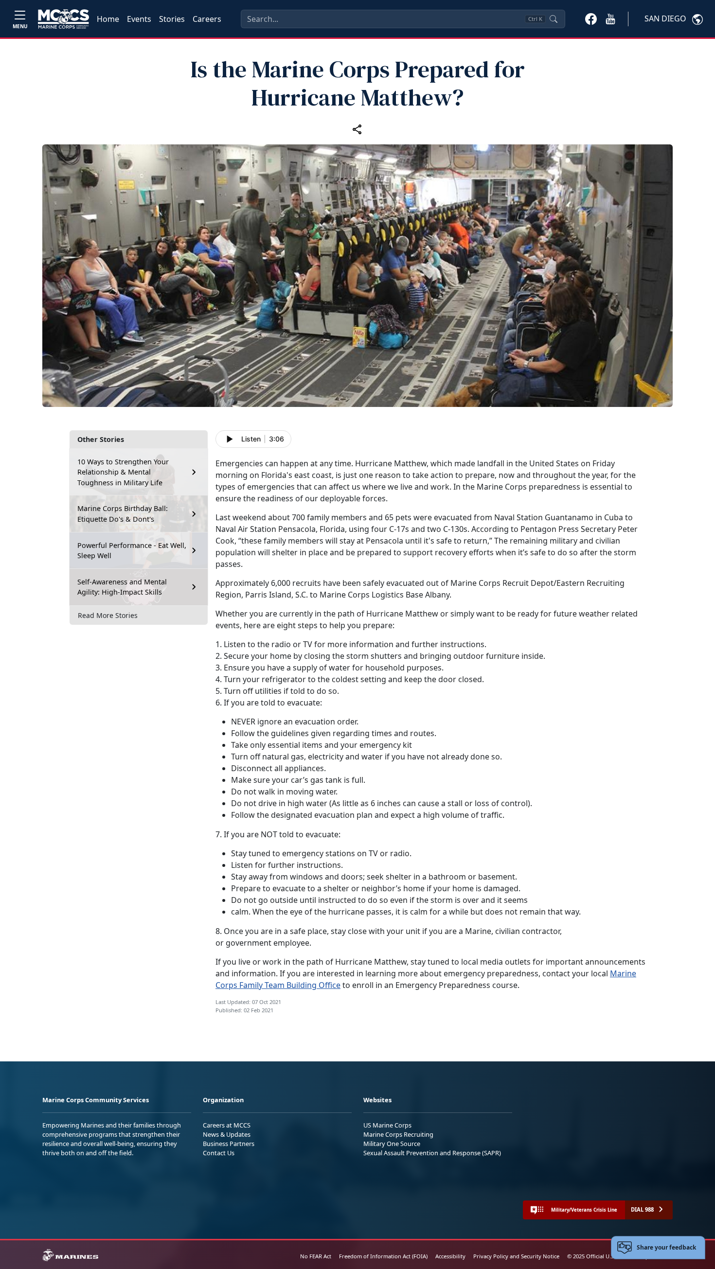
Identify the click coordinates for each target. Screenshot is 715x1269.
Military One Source (391, 1143)
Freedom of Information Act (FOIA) (383, 1256)
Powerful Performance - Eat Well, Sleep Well (131, 551)
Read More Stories (108, 615)
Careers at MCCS (226, 1125)
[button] (591, 18)
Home (108, 19)
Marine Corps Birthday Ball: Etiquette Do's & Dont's (122, 514)
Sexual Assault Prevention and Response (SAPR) (432, 1152)
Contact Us (218, 1152)
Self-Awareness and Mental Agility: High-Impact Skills (122, 587)
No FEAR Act (315, 1256)
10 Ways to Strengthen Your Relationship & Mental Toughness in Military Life (123, 472)
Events (139, 19)
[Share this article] (357, 129)
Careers (207, 19)
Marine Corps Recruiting (398, 1134)
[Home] (63, 19)
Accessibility (450, 1256)
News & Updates (226, 1134)
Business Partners (228, 1143)
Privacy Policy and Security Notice (516, 1256)
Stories (172, 19)
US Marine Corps (387, 1125)
